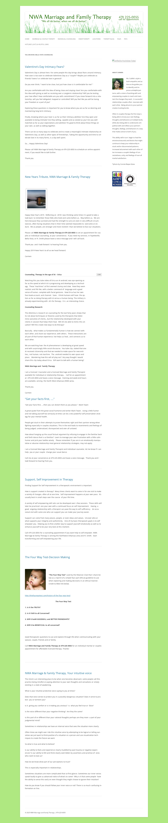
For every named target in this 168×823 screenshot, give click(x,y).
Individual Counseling (67, 39)
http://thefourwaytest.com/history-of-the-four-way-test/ (47, 595)
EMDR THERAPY (84, 39)
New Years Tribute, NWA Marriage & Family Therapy (57, 177)
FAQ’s (119, 39)
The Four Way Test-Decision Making (47, 557)
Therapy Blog (109, 39)
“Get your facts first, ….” (39, 399)
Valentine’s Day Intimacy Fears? (44, 66)
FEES (125, 39)
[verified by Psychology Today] (124, 61)
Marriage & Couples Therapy (43, 39)
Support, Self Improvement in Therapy (49, 479)
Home (27, 39)
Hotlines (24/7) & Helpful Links (37, 44)
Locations (96, 39)
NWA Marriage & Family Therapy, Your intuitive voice (58, 673)
